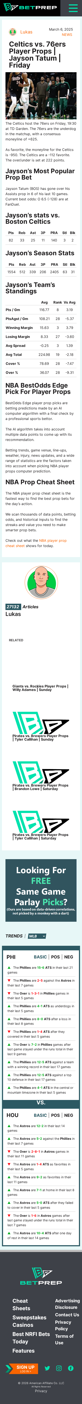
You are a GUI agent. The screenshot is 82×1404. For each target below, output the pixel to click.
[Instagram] (59, 1369)
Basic (40, 957)
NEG (68, 957)
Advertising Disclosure (67, 1304)
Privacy (41, 1391)
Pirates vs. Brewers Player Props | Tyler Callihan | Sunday (40, 737)
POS (55, 957)
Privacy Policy (63, 1325)
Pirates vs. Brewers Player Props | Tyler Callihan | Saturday (40, 836)
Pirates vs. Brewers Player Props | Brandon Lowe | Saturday (40, 787)
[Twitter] (47, 1369)
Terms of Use (64, 1339)
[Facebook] (70, 1369)
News (67, 34)
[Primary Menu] (73, 8)
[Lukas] (12, 32)
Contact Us (67, 1314)
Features (23, 1351)
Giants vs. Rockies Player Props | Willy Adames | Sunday (40, 688)
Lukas (26, 32)
